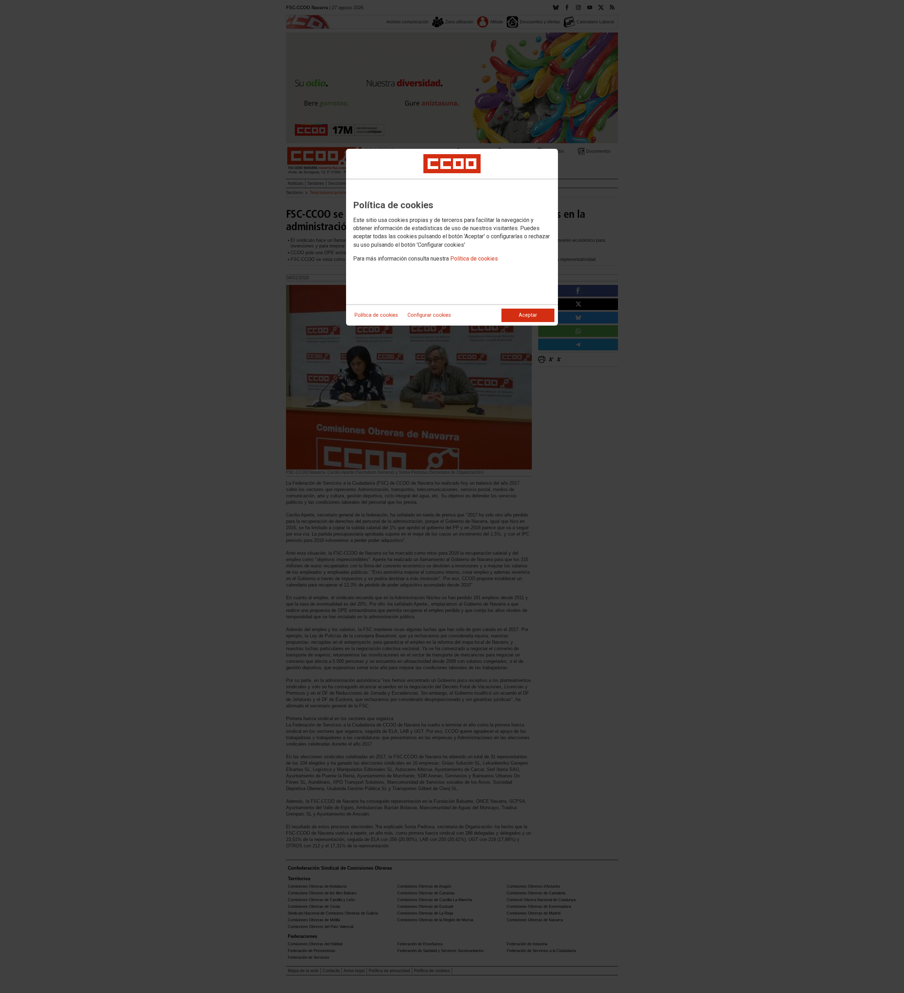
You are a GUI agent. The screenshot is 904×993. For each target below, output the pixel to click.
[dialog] (452, 237)
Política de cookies (474, 258)
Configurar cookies (429, 315)
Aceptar (528, 315)
